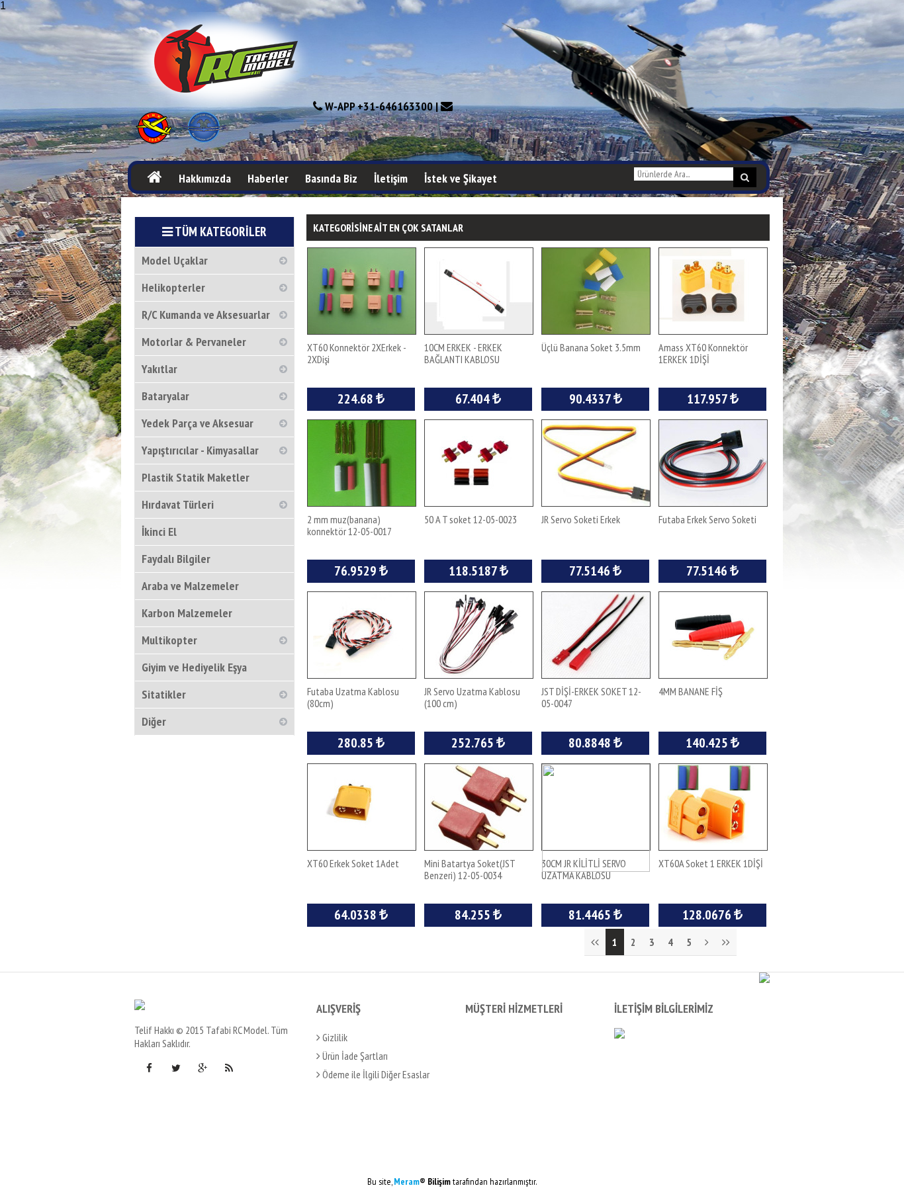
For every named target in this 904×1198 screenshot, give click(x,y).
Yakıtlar (159, 368)
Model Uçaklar (175, 260)
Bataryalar (165, 396)
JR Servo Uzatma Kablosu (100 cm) (472, 697)
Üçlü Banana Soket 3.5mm (591, 347)
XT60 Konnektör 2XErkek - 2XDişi (356, 353)
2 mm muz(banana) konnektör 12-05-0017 (349, 525)
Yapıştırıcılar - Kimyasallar (200, 450)
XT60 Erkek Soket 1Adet (353, 863)
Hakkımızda (205, 178)
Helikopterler (173, 287)
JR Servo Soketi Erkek (580, 519)
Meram (407, 1181)
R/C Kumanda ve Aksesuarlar (206, 314)
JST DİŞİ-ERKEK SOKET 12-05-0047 (591, 697)
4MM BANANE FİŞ (690, 691)
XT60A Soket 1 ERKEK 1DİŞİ (710, 863)
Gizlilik (333, 1037)
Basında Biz (331, 178)
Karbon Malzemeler (187, 612)
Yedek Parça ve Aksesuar (197, 423)
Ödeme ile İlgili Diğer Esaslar (374, 1074)
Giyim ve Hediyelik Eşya (194, 667)
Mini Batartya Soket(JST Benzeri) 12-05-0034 (469, 869)
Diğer (154, 721)
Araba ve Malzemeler (190, 585)
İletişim (391, 178)
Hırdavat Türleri (178, 504)
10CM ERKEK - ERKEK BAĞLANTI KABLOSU (463, 353)
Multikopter (169, 640)
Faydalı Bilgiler (176, 558)
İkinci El (159, 531)
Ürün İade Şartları (354, 1055)
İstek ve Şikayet (460, 178)
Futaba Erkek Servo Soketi (707, 519)
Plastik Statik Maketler (195, 477)
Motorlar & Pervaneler (194, 341)
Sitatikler (164, 694)
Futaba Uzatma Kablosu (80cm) (353, 697)
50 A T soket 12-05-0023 (470, 519)
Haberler (268, 178)
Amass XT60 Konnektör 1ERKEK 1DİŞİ (703, 353)
